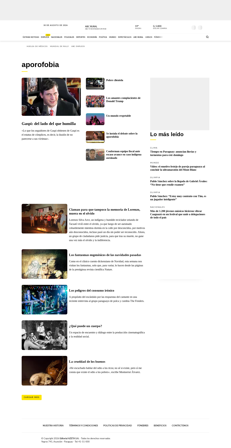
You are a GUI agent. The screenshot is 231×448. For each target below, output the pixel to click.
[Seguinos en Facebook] (171, 27)
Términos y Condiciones (83, 426)
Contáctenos (180, 426)
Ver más (179, 151)
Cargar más (31, 397)
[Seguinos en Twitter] (177, 27)
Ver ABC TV (102, 27)
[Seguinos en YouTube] (182, 27)
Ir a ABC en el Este (52, 28)
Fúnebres (142, 426)
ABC (32, 27)
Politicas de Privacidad (117, 426)
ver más (136, 27)
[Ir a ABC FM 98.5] (197, 36)
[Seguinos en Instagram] (187, 27)
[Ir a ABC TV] (174, 36)
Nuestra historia (53, 426)
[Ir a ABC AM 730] (183, 36)
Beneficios (160, 426)
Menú (206, 27)
